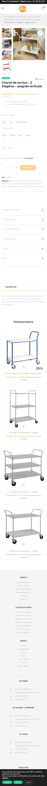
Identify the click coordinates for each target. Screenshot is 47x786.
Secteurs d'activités (15, 17)
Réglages (28, 782)
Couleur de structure (8, 115)
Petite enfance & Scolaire (30, 17)
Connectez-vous (7, 94)
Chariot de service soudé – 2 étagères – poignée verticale (23, 373)
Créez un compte (21, 94)
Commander (28, 167)
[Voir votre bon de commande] (43, 8)
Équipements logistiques (11, 20)
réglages (5, 778)
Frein (3, 141)
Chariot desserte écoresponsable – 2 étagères (23, 551)
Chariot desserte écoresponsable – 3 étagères (23, 433)
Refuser (18, 782)
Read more (23, 366)
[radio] (4, 122)
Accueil (5, 17)
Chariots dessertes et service (30, 20)
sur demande (28, 158)
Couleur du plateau (8, 128)
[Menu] (3, 8)
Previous (4, 74)
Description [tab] (11, 287)
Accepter (7, 782)
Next (9, 74)
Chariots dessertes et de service (20, 181)
